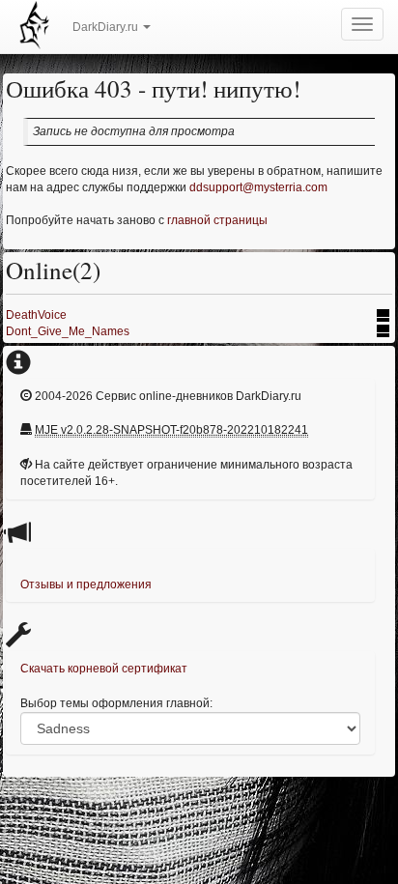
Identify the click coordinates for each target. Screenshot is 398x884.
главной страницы (217, 220)
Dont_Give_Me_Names (67, 331)
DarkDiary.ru (106, 27)
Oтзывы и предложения (86, 584)
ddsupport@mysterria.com (258, 187)
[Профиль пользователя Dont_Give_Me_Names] (384, 331)
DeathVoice (36, 315)
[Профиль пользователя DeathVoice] (384, 315)
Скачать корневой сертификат (103, 668)
